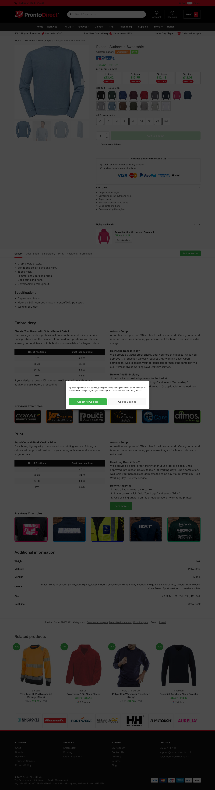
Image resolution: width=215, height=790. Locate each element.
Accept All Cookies (88, 401)
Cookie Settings (127, 401)
